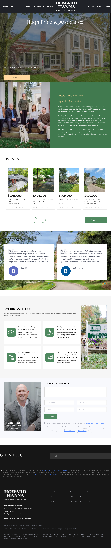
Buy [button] (12, 6)
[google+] (38, 542)
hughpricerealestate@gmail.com (16, 514)
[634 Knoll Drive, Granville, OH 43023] (69, 192)
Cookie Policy (31, 529)
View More (95, 220)
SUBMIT (51, 416)
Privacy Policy (82, 431)
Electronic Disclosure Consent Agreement (54, 470)
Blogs (100, 6)
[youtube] (32, 542)
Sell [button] (19, 6)
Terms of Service (69, 431)
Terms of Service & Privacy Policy (15, 529)
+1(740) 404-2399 (12, 428)
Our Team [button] (90, 6)
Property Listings (56, 529)
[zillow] (19, 542)
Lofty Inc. (16, 525)
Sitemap (65, 529)
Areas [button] (27, 6)
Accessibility (73, 529)
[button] (59, 491)
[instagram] (25, 542)
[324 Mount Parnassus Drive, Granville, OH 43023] (18, 192)
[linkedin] (13, 542)
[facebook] (7, 542)
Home (5, 6)
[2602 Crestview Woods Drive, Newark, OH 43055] (94, 192)
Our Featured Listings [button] (43, 6)
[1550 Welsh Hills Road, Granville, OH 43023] (43, 192)
